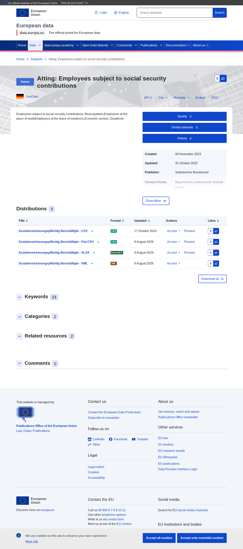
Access (172, 231)
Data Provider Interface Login (177, 469)
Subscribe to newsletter (103, 417)
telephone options (114, 514)
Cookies (93, 472)
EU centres (124, 523)
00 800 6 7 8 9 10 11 (111, 510)
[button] (75, 2)
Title (22, 220)
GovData (32, 96)
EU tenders (165, 444)
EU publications (169, 463)
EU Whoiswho (168, 457)
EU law (163, 438)
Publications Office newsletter (178, 417)
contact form (116, 519)
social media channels (193, 510)
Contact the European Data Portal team (114, 412)
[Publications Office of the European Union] (49, 413)
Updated (140, 220)
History (182, 138)
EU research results (171, 450)
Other (96, 444)
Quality (182, 116)
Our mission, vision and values (178, 411)
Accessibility (96, 477)
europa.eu (47, 510)
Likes (212, 220)
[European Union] (50, 500)
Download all (210, 278)
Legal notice (96, 467)
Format (115, 220)
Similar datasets (182, 127)
